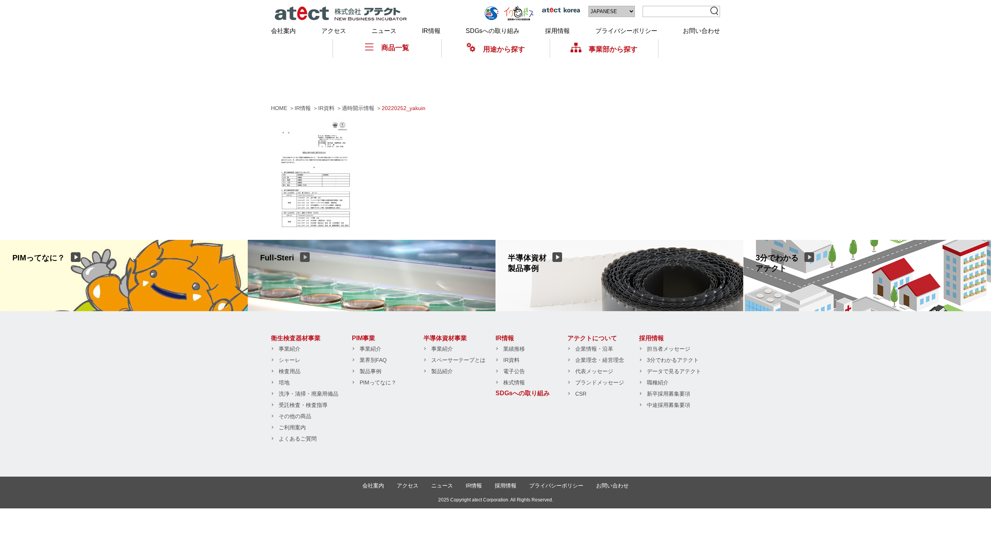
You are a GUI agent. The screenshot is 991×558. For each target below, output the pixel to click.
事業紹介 (289, 349)
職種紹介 (658, 382)
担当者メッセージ (668, 349)
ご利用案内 (292, 427)
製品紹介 (442, 371)
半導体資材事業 (445, 338)
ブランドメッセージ (599, 382)
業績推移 (514, 349)
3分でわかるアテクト (673, 360)
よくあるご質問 (298, 439)
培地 (284, 382)
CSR (580, 394)
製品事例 (370, 371)
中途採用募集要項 (668, 405)
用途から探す (504, 49)
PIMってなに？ (378, 382)
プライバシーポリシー (626, 31)
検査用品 (289, 371)
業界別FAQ (373, 360)
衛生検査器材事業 (296, 338)
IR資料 (511, 360)
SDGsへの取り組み (493, 31)
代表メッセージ (594, 371)
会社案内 (283, 31)
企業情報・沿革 (594, 349)
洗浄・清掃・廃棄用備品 (308, 394)
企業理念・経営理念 (599, 360)
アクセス (333, 31)
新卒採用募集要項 (668, 394)
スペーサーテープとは (458, 360)
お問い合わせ (701, 31)
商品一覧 (395, 48)
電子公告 (514, 371)
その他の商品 (295, 416)
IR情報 (431, 31)
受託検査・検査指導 (303, 405)
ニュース (384, 31)
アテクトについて (592, 338)
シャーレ (289, 360)
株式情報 (514, 382)
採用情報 (557, 31)
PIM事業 (363, 338)
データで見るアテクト (674, 371)
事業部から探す (613, 49)
